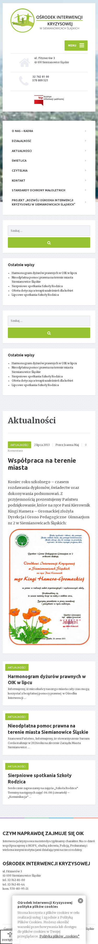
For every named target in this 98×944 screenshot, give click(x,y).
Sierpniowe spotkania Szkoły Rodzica (37, 286)
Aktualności (22, 150)
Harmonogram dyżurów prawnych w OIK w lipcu (44, 273)
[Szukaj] (49, 242)
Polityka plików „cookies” (59, 936)
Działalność (21, 141)
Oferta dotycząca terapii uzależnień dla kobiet (42, 290)
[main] (49, 614)
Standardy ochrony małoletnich (38, 190)
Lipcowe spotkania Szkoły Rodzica (35, 295)
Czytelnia (19, 170)
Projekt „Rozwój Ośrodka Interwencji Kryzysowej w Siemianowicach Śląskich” (43, 202)
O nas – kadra (22, 131)
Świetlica (19, 160)
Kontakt (18, 180)
